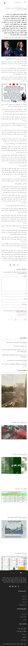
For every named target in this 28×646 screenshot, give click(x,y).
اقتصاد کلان (19, 9)
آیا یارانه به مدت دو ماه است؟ (21, 488)
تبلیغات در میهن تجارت (21, 631)
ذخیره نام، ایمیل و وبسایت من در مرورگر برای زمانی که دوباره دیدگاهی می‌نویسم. (15, 311)
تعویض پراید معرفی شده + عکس (20, 454)
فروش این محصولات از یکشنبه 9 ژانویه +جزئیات (17, 517)
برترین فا (24, 634)
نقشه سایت (23, 639)
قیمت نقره (24, 601)
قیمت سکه (24, 596)
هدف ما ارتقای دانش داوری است (20, 345)
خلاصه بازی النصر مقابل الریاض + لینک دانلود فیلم (17, 342)
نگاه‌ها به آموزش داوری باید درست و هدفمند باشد (17, 360)
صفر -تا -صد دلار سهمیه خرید (21, 553)
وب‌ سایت (24, 303)
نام (26, 293)
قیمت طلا (24, 599)
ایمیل (25, 298)
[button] (5, 3)
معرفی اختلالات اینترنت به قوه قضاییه (19, 422)
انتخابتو (24, 637)
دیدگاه (25, 276)
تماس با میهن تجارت (21, 628)
